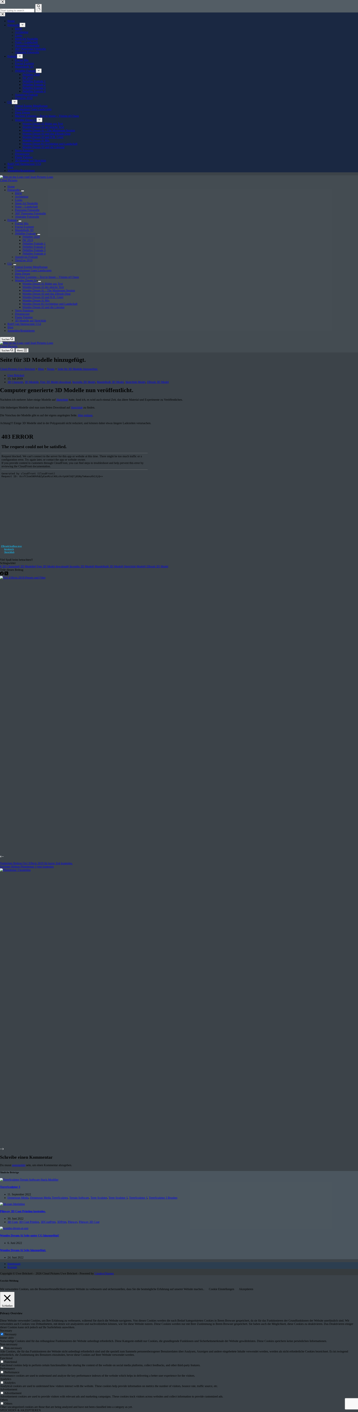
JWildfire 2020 (31, 236)
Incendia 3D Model (83, 382)
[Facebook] (2, 574)
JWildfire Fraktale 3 (33, 250)
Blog (10, 327)
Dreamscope (22, 313)
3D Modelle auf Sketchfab (30, 320)
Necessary (10, 1334)
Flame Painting (24, 317)
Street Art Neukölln (26, 203)
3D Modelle (32, 382)
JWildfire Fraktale (25, 233)
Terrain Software (79, 1197)
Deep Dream (22, 273)
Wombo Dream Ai (26, 280)
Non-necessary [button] (9, 1344)
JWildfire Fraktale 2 (33, 246)
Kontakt (12, 1267)
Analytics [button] (5, 1379)
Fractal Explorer (24, 226)
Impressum (13, 1263)
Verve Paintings (24, 310)
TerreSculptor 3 (10, 1186)
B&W (18, 193)
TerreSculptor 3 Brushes (163, 1197)
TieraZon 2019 (23, 260)
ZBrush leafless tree (11, 546)
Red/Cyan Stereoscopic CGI (24, 324)
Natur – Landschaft (26, 206)
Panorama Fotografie (27, 210)
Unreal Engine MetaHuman (31, 267)
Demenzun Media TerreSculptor (49, 1197)
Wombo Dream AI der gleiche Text (43, 287)
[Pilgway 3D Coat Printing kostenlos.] (12, 1204)
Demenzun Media (18, 1197)
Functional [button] (6, 1358)
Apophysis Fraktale (26, 257)
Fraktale (12, 220)
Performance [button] (7, 1368)
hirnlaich (9, 549)
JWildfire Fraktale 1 (33, 243)
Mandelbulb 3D (24, 230)
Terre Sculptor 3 (118, 1197)
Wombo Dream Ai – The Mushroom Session (48, 290)
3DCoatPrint (48, 1221)
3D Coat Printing (29, 1221)
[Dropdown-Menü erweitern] (22, 191)
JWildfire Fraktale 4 (33, 253)
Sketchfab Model (135, 382)
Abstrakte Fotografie (27, 216)
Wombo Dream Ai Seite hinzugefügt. (23, 1250)
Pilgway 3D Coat (89, 1221)
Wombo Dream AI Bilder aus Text (42, 283)
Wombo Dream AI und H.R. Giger (42, 297)
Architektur (21, 196)
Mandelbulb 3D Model (110, 382)
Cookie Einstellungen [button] (221, 1289)
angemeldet (18, 1165)
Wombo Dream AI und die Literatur (43, 307)
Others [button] (4, 1399)
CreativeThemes (104, 1273)
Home (11, 186)
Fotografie (13, 190)
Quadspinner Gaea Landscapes (33, 270)
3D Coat (12, 1221)
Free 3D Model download (55, 382)
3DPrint (61, 1221)
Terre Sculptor (98, 1197)
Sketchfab (62, 399)
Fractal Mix (22, 223)
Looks (18, 200)
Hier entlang (85, 415)
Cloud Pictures (8, 180)
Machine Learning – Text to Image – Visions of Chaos (47, 277)
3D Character (15, 382)
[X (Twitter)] (6, 574)
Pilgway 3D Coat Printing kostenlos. (23, 1211)
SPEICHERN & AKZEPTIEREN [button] (20, 1410)
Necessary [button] (6, 1330)
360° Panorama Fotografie (30, 213)
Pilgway (72, 1221)
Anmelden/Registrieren (21, 330)
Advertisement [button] (8, 1389)
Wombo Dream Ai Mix (36, 300)
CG (9, 263)
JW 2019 (27, 240)
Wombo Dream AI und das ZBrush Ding (46, 293)
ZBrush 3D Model (158, 382)
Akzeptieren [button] (246, 1289)
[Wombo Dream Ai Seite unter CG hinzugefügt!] (14, 1228)
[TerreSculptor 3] (29, 1179)
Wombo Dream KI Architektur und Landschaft (49, 303)
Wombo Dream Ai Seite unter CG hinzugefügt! (29, 1235)
